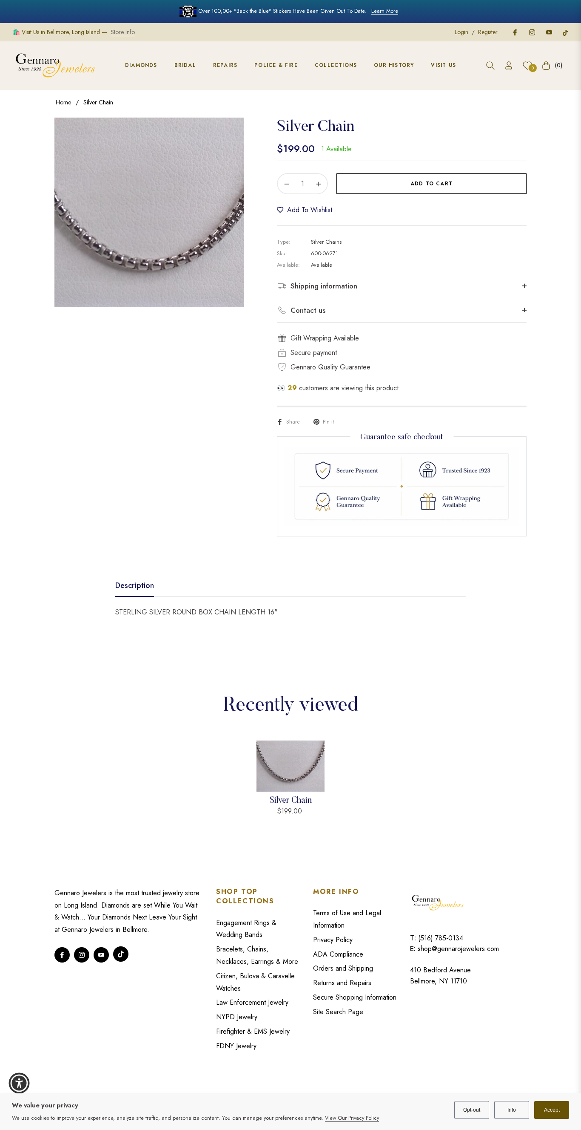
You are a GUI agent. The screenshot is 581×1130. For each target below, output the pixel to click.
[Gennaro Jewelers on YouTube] (548, 32)
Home (63, 102)
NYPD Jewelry (236, 1017)
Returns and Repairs (342, 983)
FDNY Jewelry (236, 1046)
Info (511, 1110)
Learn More (384, 11)
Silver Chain (291, 800)
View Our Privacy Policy (352, 1118)
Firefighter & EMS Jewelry (253, 1031)
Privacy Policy (333, 940)
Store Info (123, 32)
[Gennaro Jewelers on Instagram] (531, 32)
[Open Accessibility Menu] (19, 1083)
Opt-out (471, 1110)
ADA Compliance (338, 954)
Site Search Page (338, 1012)
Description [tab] (134, 586)
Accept (552, 1110)
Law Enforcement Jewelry (252, 1002)
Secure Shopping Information (354, 997)
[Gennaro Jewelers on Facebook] (514, 32)
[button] (490, 65)
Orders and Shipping (343, 968)
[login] (509, 65)
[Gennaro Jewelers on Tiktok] (565, 32)
